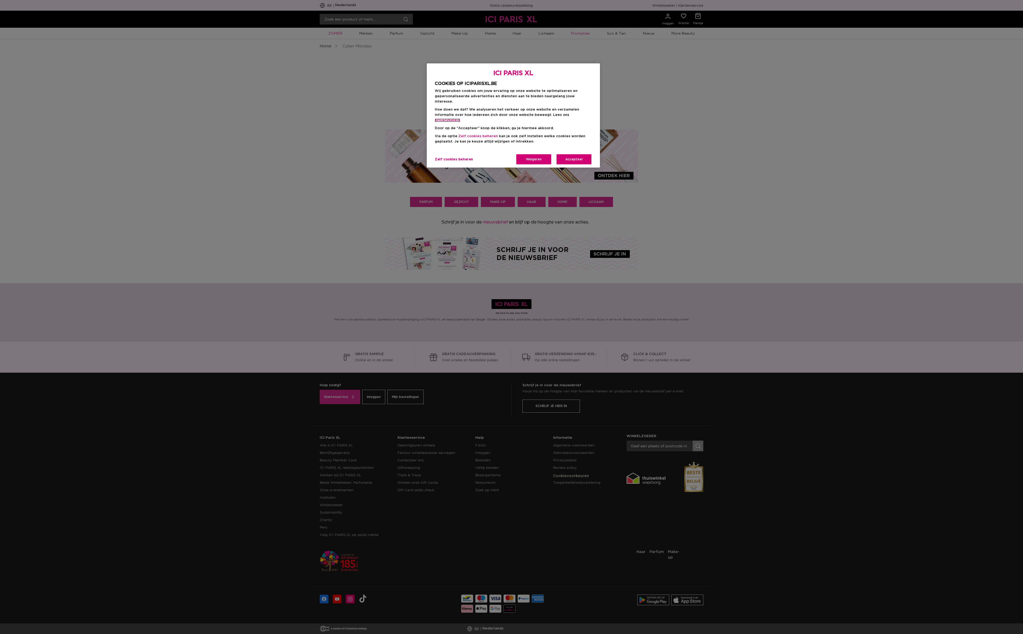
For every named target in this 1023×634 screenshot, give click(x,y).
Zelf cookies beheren (454, 159)
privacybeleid (447, 120)
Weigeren (534, 159)
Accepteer (574, 159)
